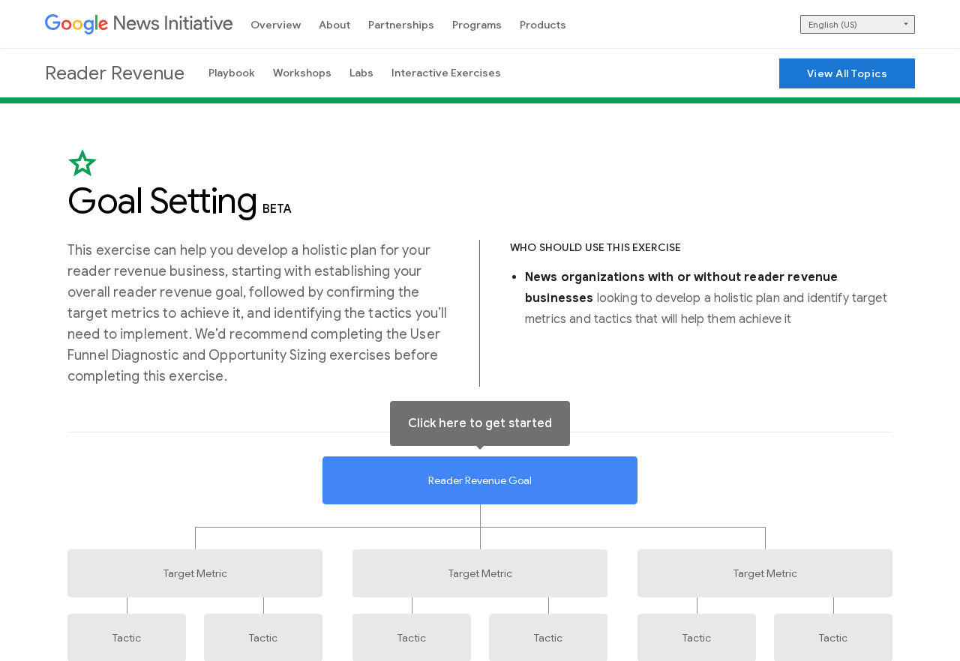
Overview (275, 24)
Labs (362, 72)
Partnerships (401, 24)
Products (543, 24)
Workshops (302, 72)
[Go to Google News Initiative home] (138, 24)
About (334, 24)
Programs (477, 24)
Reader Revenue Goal (480, 480)
